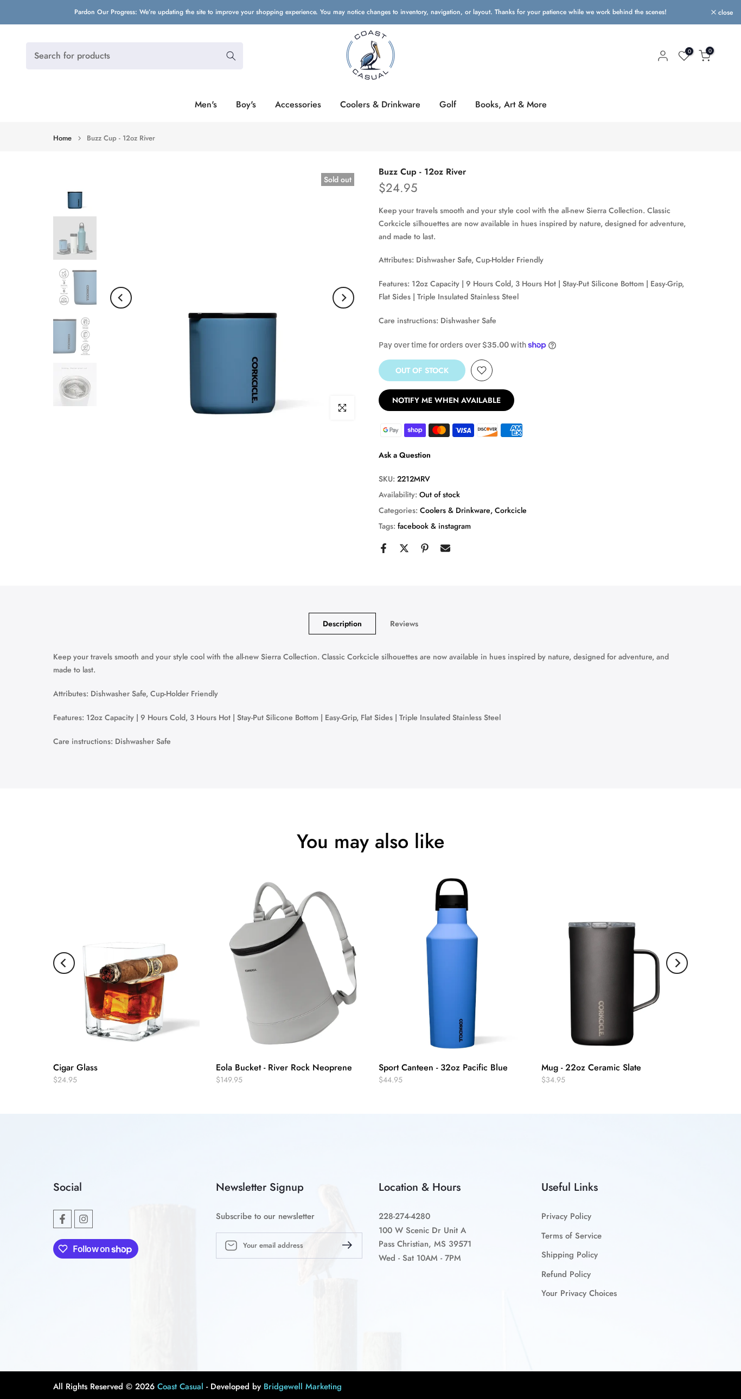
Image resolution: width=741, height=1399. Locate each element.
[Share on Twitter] (404, 548)
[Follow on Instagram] (83, 1219)
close (21, 12)
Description (342, 623)
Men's (206, 104)
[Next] (343, 298)
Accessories (298, 104)
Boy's (246, 104)
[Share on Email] (445, 548)
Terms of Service (571, 1236)
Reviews (404, 623)
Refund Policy (566, 1274)
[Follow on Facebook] (62, 1219)
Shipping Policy (569, 1255)
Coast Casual (180, 1386)
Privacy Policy (566, 1216)
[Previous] (121, 298)
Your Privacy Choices (579, 1293)
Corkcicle (511, 510)
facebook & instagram (434, 526)
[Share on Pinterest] (425, 548)
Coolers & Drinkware (380, 104)
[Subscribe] (343, 1245)
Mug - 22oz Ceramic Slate (591, 1067)
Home (62, 138)
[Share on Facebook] (383, 548)
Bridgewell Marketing (303, 1386)
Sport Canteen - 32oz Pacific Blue (443, 1067)
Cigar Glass (75, 1067)
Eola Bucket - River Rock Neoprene (284, 1067)
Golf (447, 104)
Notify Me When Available (446, 400)
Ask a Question (405, 455)
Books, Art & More (511, 104)
